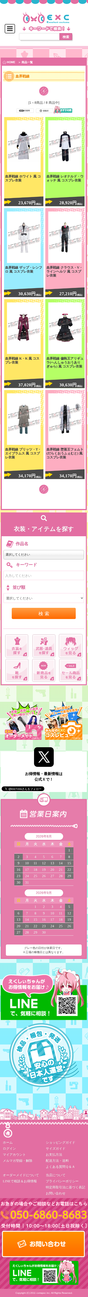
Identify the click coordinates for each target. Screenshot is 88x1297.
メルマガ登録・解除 (17, 1160)
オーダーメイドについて (21, 1175)
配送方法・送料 (57, 1160)
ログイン (9, 1148)
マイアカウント (14, 1154)
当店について (55, 1175)
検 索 (43, 613)
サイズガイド (55, 1148)
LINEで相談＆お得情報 (20, 1181)
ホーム (8, 1142)
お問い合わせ (55, 1193)
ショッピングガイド (60, 1142)
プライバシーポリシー (62, 1181)
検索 (66, 36)
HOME (10, 62)
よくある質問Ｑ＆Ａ (60, 1167)
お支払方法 (54, 1154)
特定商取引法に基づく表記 (65, 1187)
